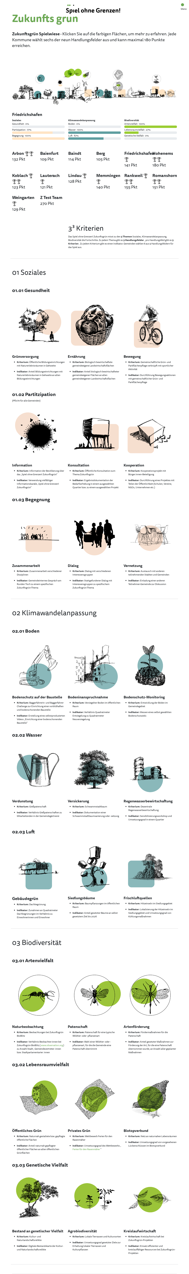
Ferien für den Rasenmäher (86, 1149)
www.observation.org (52, 1045)
